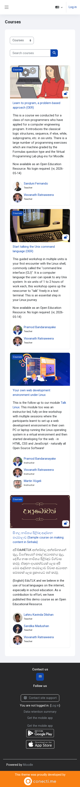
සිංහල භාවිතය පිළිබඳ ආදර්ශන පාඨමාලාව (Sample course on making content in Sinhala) (38, 537)
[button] (59, 7)
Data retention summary (40, 712)
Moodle (28, 765)
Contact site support (43, 698)
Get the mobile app (40, 718)
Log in (73, 7)
